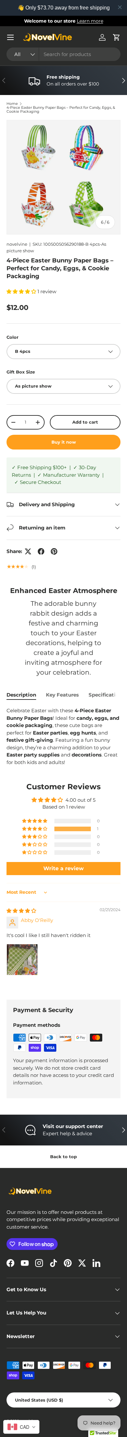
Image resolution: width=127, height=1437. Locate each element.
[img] (21, 911)
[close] (120, 7)
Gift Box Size (21, 371)
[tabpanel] (63, 736)
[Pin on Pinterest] (54, 551)
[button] (116, 37)
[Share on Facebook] (41, 551)
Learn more (90, 21)
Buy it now (63, 442)
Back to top (63, 1156)
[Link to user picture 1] (22, 959)
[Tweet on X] (28, 551)
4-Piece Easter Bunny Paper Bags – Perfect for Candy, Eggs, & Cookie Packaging (61, 109)
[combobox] (63, 54)
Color (13, 337)
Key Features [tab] (62, 695)
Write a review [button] (63, 868)
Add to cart (85, 422)
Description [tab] (21, 695)
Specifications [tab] (107, 695)
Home (12, 103)
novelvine (17, 244)
